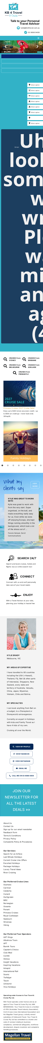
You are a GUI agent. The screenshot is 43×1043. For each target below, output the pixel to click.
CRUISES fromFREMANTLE (24, 373)
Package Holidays (11, 866)
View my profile (22, 747)
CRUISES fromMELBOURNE (15, 366)
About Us (7, 823)
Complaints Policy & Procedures (17, 842)
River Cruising (9, 872)
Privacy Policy (9, 839)
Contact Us (8, 826)
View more (35, 484)
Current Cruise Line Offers (15, 860)
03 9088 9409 (34, 32)
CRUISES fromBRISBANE (33, 359)
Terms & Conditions (12, 835)
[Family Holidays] (20, 441)
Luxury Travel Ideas (12, 869)
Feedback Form (10, 832)
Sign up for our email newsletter (17, 829)
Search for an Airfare (12, 854)
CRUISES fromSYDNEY (15, 359)
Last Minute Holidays (12, 857)
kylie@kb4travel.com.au (30, 28)
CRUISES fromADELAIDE (33, 366)
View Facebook (22, 754)
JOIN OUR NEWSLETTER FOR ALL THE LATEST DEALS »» (21, 800)
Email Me (23, 768)
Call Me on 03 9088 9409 (23, 776)
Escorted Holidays (11, 863)
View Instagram (22, 761)
